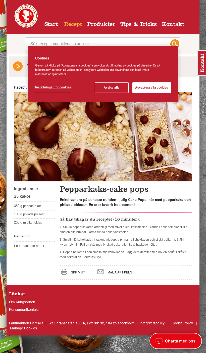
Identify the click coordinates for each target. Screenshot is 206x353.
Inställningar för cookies (53, 87)
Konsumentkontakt (24, 309)
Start (51, 25)
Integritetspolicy (153, 322)
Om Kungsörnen (22, 301)
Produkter (101, 25)
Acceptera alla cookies (151, 87)
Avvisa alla (111, 87)
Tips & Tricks (138, 25)
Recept (73, 25)
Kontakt (173, 25)
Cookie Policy (182, 322)
